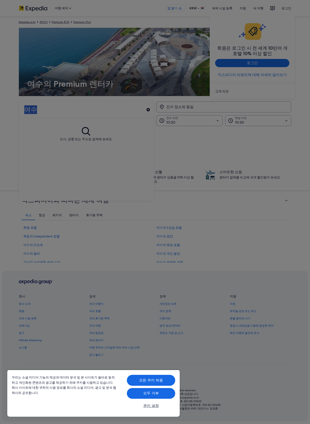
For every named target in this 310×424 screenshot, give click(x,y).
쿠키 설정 (151, 406)
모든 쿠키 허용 (151, 380)
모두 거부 (151, 393)
